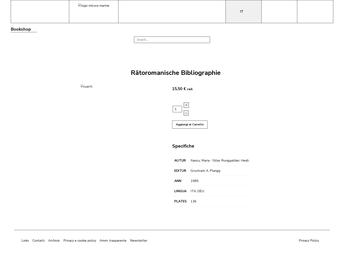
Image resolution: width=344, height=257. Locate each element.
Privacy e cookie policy (79, 240)
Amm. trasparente (113, 240)
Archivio (54, 240)
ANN (177, 181)
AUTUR (180, 160)
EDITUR (180, 171)
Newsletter (138, 240)
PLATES (180, 201)
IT (242, 11)
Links (25, 240)
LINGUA (180, 191)
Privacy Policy (309, 240)
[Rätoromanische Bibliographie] (86, 86)
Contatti (38, 240)
